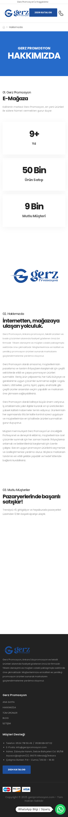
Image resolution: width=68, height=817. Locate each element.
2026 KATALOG (43, 12)
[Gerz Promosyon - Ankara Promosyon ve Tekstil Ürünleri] (16, 13)
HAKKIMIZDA (9, 707)
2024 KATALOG (16, 769)
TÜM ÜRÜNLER (10, 712)
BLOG (6, 718)
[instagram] (34, 809)
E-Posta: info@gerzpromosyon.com (26, 747)
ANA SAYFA (9, 702)
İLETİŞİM (7, 723)
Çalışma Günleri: (15, 759)
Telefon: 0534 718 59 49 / (20, 743)
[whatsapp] (40, 809)
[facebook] (27, 809)
